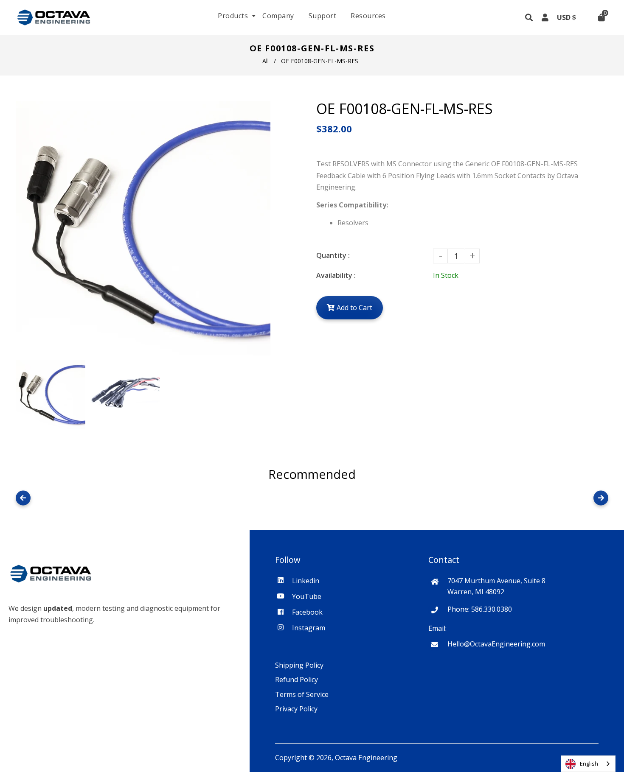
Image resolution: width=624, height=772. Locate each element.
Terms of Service (302, 694)
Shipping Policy (299, 665)
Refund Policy (296, 679)
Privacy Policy (296, 708)
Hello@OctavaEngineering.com (496, 644)
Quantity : (333, 255)
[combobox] (588, 763)
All (265, 61)
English (589, 763)
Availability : (336, 275)
